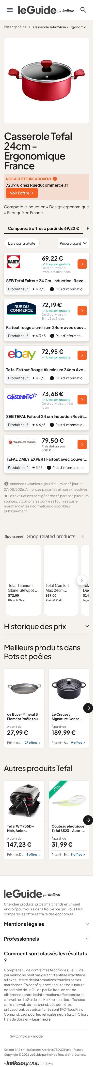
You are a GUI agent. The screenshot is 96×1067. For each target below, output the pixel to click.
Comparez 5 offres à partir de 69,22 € (43, 228)
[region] (46, 708)
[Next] (88, 708)
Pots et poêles (15, 27)
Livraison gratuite (21, 243)
